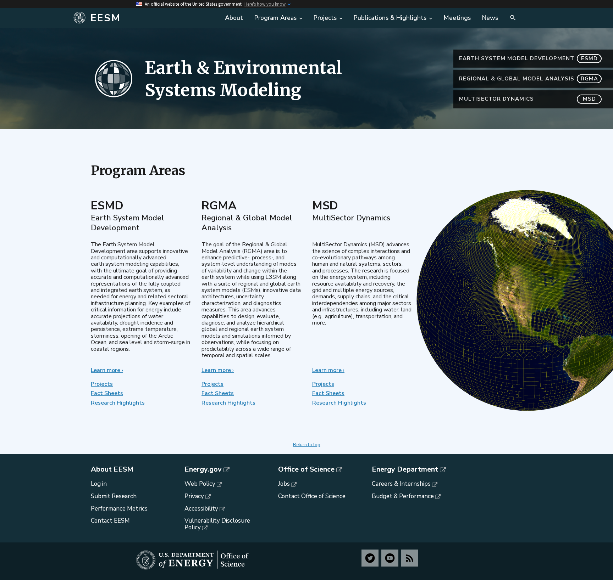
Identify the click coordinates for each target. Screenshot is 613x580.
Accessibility (201, 509)
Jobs (284, 484)
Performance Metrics (119, 509)
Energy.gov (203, 469)
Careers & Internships (401, 484)
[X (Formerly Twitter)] (370, 558)
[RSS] (409, 558)
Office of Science (306, 469)
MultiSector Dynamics (527, 98)
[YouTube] (389, 558)
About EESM (112, 469)
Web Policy (199, 484)
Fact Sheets (107, 393)
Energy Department (405, 469)
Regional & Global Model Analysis (528, 78)
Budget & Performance (403, 496)
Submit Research (114, 496)
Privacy (194, 496)
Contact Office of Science (312, 496)
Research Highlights (118, 403)
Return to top (306, 444)
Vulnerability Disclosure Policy (217, 524)
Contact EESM (110, 521)
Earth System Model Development (528, 58)
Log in (99, 484)
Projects (102, 384)
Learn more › (107, 370)
